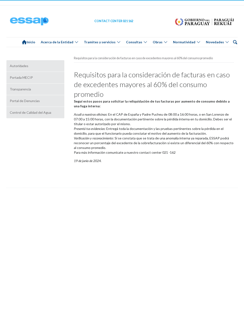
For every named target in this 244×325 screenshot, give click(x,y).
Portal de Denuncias (25, 101)
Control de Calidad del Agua (30, 112)
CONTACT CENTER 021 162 (113, 21)
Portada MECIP (21, 77)
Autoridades (19, 66)
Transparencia (20, 89)
